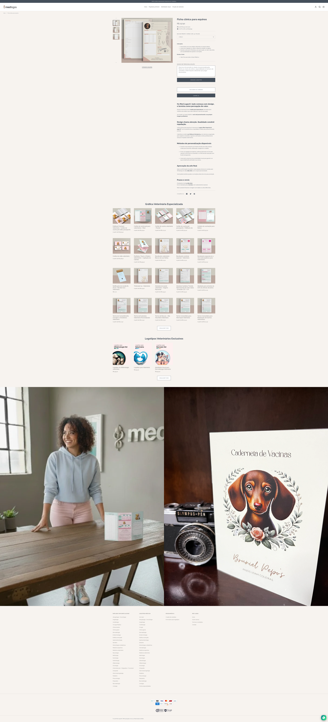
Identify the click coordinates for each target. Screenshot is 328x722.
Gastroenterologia (117, 640)
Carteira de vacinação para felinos (205, 227)
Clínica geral (116, 629)
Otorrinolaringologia (118, 673)
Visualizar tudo (164, 328)
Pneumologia (116, 678)
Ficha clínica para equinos (13, 13)
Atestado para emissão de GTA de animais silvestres (205, 287)
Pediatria (115, 676)
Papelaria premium (154, 7)
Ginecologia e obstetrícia (119, 645)
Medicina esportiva (117, 647)
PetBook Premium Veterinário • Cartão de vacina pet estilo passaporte (121, 227)
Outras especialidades (145, 686)
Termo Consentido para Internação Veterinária (183, 316)
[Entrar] (316, 7)
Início (145, 7)
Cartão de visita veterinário (121, 256)
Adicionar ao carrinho (196, 89)
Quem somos (195, 619)
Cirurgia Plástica (117, 624)
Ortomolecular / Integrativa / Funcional (123, 668)
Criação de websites (178, 7)
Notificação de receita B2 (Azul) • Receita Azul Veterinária (120, 287)
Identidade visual (166, 7)
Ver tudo (141, 617)
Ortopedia (115, 670)
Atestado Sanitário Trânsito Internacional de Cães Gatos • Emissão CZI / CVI (185, 287)
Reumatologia (116, 683)
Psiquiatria (115, 681)
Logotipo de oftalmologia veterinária (121, 368)
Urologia (115, 686)
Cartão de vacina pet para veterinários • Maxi (142, 227)
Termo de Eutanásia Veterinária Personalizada (142, 316)
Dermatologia (116, 632)
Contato (194, 624)
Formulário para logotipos (172, 619)
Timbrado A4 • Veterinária (142, 286)
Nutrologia (115, 658)
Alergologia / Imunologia (119, 617)
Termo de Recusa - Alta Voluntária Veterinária (162, 316)
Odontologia (116, 660)
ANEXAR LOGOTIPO (196, 80)
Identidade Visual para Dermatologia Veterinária (163, 368)
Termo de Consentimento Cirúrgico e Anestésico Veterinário (121, 317)
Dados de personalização (186, 64)
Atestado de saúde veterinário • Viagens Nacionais (161, 287)
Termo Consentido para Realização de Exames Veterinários (204, 317)
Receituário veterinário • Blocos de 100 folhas (162, 257)
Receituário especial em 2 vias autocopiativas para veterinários (205, 257)
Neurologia (116, 652)
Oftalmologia (116, 663)
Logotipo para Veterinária (142, 367)
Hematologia (142, 647)
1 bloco (181, 37)
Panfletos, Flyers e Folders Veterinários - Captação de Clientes (142, 257)
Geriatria (115, 642)
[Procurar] (320, 7)
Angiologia (115, 619)
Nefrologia (115, 655)
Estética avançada (117, 637)
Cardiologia (116, 622)
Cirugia (141, 627)
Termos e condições (197, 622)
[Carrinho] (323, 7)
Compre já (196, 95)
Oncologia (115, 665)
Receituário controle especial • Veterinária (182, 257)
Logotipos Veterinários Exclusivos (164, 338)
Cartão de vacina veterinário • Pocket (164, 227)
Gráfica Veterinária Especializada (164, 204)
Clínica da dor (116, 627)
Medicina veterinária (118, 650)
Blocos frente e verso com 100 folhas (188, 33)
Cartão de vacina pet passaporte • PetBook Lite (184, 227)
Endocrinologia (117, 635)
